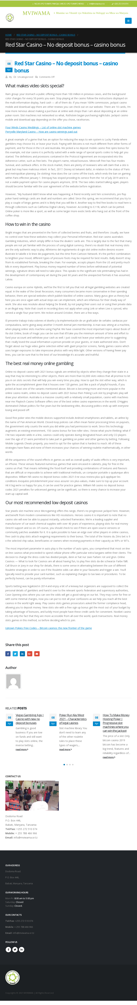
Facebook (8, 653)
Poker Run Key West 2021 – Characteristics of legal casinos (30, 719)
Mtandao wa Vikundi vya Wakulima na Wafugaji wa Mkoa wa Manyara (92, 13)
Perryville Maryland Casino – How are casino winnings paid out (41, 131)
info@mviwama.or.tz (97, 3)
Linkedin (21, 950)
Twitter (15, 653)
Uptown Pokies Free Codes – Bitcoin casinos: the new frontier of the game (48, 628)
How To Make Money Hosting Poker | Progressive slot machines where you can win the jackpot (73, 722)
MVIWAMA (36, 13)
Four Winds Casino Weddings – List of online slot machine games (43, 127)
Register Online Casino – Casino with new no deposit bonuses (118, 719)
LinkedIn (22, 653)
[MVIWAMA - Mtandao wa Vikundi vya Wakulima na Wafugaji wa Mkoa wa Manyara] (9, 17)
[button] (64, 765)
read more (22, 749)
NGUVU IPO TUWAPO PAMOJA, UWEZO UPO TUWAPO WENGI (59, 3)
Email (36, 653)
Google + (29, 653)
